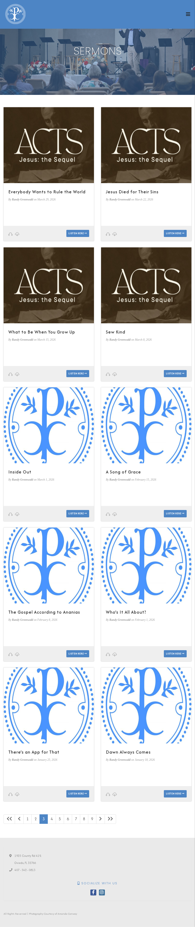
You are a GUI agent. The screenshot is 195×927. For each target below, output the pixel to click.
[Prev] (19, 819)
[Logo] (15, 14)
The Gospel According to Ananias (44, 612)
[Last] (110, 819)
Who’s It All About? (126, 612)
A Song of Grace (123, 472)
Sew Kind (115, 332)
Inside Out (19, 472)
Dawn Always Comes (128, 752)
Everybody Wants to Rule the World (47, 192)
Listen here (76, 233)
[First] (9, 819)
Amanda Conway (67, 914)
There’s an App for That (33, 752)
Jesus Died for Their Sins (132, 192)
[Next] (100, 819)
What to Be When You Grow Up (41, 332)
